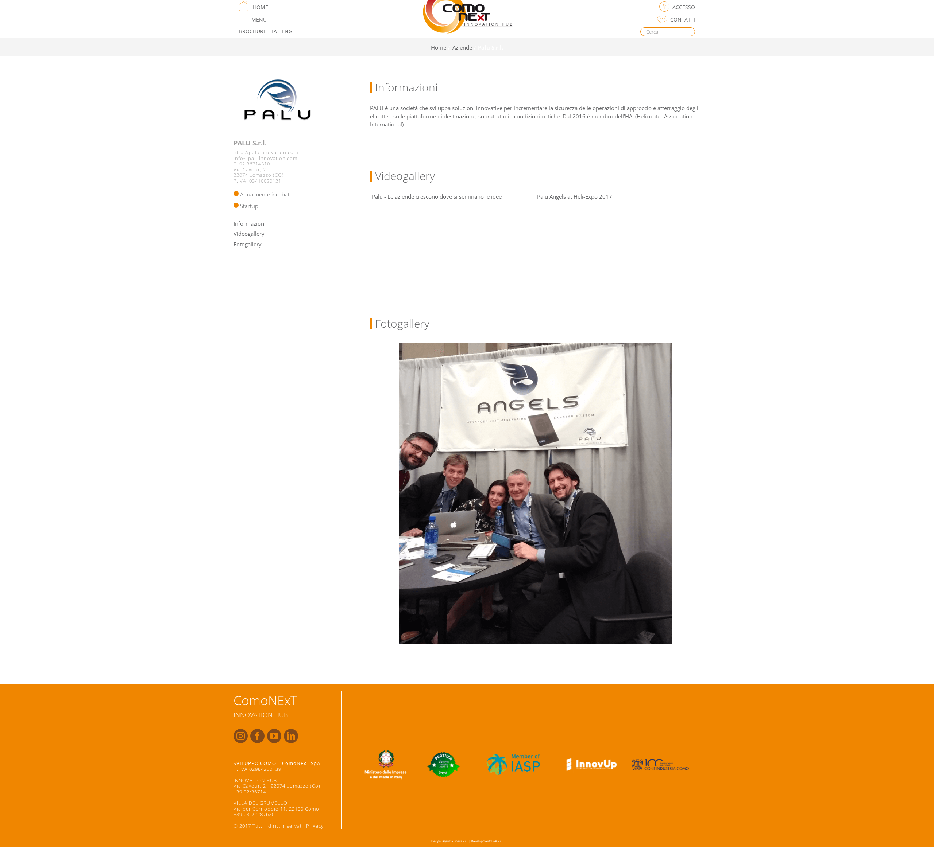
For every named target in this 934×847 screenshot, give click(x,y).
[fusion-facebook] (257, 736)
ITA (273, 31)
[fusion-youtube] (274, 736)
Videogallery (249, 233)
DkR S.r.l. (497, 841)
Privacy (315, 826)
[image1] (535, 493)
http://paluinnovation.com (266, 152)
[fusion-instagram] (241, 736)
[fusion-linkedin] (291, 736)
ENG (287, 31)
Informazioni (250, 223)
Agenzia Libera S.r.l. (455, 841)
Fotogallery (248, 244)
